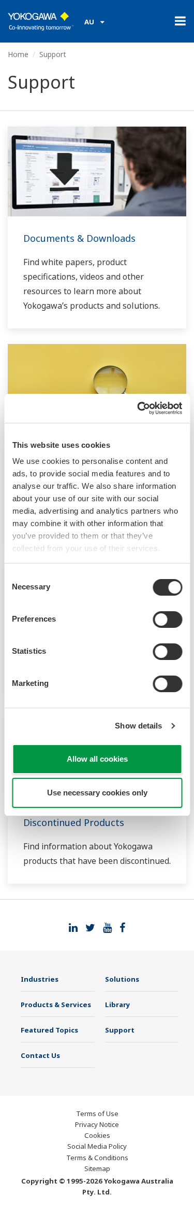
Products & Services (56, 1004)
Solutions (122, 979)
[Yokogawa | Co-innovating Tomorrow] (41, 21)
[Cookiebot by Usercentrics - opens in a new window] (138, 408)
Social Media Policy (97, 1146)
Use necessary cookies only (97, 792)
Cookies (97, 1135)
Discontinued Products (73, 822)
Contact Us (40, 1055)
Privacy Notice (97, 1124)
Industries (39, 979)
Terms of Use (97, 1113)
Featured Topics (49, 1030)
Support (120, 1030)
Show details (138, 725)
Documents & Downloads (79, 238)
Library (117, 1004)
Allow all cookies (97, 758)
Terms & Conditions (97, 1157)
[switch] (167, 619)
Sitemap (97, 1168)
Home (18, 54)
